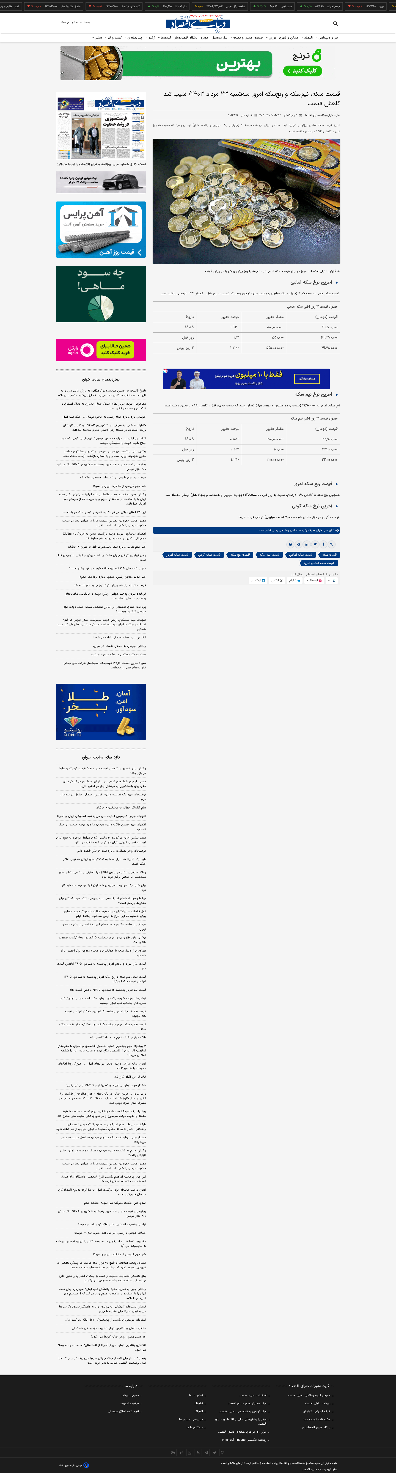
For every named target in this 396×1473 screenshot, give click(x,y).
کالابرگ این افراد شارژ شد (130, 1077)
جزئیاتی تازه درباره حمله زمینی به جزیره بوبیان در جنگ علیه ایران (104, 417)
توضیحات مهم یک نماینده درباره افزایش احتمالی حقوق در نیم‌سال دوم (103, 797)
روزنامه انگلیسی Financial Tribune (244, 1440)
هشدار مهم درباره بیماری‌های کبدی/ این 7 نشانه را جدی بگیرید (106, 1085)
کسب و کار (114, 38)
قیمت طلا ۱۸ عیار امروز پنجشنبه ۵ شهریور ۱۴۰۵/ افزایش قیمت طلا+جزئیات (105, 1013)
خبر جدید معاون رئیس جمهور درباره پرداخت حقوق (112, 577)
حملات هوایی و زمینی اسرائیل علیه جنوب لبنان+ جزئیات (110, 1233)
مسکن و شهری (289, 38)
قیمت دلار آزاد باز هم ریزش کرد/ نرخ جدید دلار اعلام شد (110, 585)
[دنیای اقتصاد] (198, 23)
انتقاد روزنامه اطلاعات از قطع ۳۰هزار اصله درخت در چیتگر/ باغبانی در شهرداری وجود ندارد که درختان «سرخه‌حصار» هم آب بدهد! (101, 1265)
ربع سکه (390, 7)
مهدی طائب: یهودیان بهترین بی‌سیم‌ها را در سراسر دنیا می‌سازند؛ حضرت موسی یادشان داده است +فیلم (104, 523)
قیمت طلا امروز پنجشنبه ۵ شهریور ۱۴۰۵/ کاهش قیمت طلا (108, 990)
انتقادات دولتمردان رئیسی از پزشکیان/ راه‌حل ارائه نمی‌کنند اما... (105, 1320)
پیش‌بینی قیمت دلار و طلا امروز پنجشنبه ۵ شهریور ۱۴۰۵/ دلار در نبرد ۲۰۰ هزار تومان (101, 467)
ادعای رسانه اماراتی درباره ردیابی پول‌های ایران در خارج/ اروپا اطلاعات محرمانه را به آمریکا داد (102, 1066)
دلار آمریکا (147, 7)
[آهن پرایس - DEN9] (101, 229)
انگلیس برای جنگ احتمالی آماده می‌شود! (120, 637)
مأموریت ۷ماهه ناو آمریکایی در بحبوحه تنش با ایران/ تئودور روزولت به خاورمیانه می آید (101, 1243)
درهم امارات (299, 7)
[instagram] (222, 1452)
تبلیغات (198, 1403)
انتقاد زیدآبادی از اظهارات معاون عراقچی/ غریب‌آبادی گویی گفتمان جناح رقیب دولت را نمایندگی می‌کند (103, 440)
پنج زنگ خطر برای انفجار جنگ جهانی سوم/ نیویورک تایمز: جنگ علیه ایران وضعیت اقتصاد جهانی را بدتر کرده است (102, 1360)
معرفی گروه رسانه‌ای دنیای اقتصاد (308, 1395)
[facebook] (323, 544)
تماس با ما (196, 1395)
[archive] (173, 1452)
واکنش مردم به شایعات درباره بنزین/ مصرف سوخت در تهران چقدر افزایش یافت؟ (103, 1153)
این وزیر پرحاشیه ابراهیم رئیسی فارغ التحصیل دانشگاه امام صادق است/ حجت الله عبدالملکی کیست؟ (103, 1179)
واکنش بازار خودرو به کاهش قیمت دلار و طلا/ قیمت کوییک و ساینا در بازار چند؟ (102, 770)
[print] (290, 544)
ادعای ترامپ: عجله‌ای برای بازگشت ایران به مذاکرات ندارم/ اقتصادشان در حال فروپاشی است (102, 1192)
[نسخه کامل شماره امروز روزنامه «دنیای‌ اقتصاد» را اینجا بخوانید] (101, 126)
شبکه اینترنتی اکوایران (316, 1411)
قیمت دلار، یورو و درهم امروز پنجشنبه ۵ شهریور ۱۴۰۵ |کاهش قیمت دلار (101, 966)
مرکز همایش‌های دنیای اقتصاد (247, 1403)
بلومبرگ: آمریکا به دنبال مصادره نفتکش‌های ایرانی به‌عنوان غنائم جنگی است (104, 861)
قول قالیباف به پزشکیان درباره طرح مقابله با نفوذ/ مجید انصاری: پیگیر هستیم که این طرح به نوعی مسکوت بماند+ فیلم (104, 914)
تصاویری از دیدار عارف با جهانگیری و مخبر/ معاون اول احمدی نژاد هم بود (103, 953)
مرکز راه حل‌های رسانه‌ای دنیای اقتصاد (242, 1432)
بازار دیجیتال (220, 38)
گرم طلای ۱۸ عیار (97, 7)
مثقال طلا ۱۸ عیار (37, 7)
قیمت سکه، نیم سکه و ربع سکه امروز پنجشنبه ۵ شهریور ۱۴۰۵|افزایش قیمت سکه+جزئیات (105, 979)
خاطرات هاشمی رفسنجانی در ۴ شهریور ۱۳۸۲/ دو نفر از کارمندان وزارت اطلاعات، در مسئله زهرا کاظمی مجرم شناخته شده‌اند (104, 427)
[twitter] (315, 544)
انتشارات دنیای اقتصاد (253, 1395)
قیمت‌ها (165, 38)
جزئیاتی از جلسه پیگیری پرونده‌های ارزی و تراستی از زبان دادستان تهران (104, 927)
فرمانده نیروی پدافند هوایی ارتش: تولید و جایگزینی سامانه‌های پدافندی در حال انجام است (105, 596)
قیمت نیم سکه (269, 554)
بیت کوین (252, 7)
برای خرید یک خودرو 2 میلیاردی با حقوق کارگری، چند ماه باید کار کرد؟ (104, 887)
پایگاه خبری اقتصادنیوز (316, 1427)
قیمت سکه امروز (177, 554)
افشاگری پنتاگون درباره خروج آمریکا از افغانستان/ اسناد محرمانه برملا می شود (102, 1347)
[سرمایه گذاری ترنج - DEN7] (198, 63)
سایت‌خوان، (321, 530)
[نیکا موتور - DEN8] (101, 182)
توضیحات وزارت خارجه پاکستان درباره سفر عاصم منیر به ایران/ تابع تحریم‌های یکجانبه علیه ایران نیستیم (103, 1000)
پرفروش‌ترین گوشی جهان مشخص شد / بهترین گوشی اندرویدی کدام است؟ (101, 557)
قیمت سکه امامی (300, 554)
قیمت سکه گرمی (209, 554)
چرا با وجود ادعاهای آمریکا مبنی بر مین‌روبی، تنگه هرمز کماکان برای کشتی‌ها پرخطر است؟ (102, 900)
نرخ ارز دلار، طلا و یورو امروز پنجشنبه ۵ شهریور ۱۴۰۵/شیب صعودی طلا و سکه (102, 940)
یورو (348, 7)
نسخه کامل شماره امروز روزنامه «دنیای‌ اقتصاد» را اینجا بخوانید (101, 164)
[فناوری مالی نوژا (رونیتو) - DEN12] (101, 712)
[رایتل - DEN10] (101, 350)
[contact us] (181, 1452)
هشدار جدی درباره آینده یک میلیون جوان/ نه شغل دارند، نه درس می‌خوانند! (103, 1140)
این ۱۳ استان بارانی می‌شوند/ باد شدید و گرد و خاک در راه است (104, 512)
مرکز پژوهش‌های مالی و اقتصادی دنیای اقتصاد (241, 1421)
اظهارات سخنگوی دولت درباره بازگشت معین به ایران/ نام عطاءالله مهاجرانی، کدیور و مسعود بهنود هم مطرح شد (104, 536)
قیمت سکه (332, 293)
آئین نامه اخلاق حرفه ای (123, 1411)
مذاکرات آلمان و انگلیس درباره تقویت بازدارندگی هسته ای (109, 1328)
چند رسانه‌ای (134, 38)
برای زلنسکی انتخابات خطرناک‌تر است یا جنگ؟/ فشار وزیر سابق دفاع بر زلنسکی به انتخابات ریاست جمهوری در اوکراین (102, 1278)
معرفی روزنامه (130, 1395)
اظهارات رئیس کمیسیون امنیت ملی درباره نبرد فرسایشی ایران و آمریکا (101, 816)
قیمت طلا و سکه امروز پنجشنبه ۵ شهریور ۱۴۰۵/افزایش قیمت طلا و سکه (102, 1027)
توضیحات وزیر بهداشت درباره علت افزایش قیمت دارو (111, 851)
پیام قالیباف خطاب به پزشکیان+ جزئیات (121, 807)
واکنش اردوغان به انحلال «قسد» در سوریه (119, 646)
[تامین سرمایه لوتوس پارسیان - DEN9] (101, 294)
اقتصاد (308, 38)
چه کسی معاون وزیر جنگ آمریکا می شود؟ (118, 1337)
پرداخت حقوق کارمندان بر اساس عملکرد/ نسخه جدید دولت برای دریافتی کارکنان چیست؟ (104, 609)
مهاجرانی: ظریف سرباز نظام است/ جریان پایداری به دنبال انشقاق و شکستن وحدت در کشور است (103, 406)
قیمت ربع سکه (240, 554)
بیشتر (98, 38)
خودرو (205, 38)
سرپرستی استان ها (191, 1419)
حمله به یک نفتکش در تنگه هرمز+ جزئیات (118, 654)
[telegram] (298, 544)
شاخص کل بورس (201, 7)
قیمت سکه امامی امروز (319, 563)
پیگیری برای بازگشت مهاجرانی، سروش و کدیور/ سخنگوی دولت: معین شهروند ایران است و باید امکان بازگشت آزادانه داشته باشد (104, 453)
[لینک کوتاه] (331, 544)
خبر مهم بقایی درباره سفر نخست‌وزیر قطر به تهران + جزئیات (107, 547)
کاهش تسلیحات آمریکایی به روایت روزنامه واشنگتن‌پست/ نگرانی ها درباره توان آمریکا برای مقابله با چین (102, 1309)
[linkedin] (307, 544)
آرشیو (151, 38)
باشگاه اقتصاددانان (186, 38)
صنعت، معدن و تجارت (247, 38)
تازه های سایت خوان (101, 757)
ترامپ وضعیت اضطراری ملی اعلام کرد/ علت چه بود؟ (112, 1224)
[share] (189, 1452)
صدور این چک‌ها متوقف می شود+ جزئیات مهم (115, 1203)
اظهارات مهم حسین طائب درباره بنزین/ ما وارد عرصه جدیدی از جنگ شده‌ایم (102, 827)
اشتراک (199, 1411)
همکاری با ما (195, 1427)
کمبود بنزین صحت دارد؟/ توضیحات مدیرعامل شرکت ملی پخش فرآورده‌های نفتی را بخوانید (104, 665)
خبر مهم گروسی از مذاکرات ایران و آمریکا (119, 486)
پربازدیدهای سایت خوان (101, 379)
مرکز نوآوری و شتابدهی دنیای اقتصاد (243, 1411)
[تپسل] (165, 371)
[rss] (198, 1452)
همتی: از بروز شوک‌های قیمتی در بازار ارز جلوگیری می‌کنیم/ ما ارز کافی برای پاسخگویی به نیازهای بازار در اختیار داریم (104, 784)
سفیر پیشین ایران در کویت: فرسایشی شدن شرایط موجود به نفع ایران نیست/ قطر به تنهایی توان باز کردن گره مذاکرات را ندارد (101, 840)
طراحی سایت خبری (73, 1465)
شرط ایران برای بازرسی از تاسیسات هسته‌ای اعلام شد (113, 477)
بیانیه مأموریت (129, 1403)
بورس (272, 38)
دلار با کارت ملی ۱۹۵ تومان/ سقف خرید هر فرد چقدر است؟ (107, 568)
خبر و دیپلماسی (328, 38)
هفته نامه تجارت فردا (316, 1419)
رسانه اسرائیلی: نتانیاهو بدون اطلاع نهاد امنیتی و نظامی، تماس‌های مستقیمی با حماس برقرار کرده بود (102, 874)
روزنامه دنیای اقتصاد (317, 1403)
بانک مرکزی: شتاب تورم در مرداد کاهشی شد (117, 1037)
